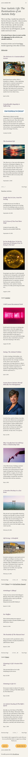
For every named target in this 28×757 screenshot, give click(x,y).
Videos (7, 584)
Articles (7, 298)
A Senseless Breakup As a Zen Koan (12, 491)
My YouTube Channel (19, 584)
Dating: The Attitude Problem (12, 352)
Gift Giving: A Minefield (10, 538)
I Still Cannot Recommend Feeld (13, 304)
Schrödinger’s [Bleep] (9, 590)
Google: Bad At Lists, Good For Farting (12, 198)
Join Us (5, 746)
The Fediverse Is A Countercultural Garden (13, 57)
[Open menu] (26, 3)
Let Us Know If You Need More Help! (12, 222)
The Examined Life (9, 141)
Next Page (24, 187)
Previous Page (4, 580)
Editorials (4, 50)
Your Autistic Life (6, 3)
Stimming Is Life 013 (9, 684)
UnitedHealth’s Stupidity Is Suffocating (11, 105)
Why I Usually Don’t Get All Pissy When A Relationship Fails (13, 443)
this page (7, 37)
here (21, 44)
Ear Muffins (7, 614)
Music (7, 657)
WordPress (16, 754)
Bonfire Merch (21, 746)
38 (17, 652)
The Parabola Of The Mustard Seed (13, 634)
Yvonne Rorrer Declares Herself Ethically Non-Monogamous (12, 383)
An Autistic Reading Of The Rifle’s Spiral (13, 704)
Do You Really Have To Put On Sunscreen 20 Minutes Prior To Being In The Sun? (12, 243)
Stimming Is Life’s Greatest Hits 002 (12, 664)
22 (17, 580)
